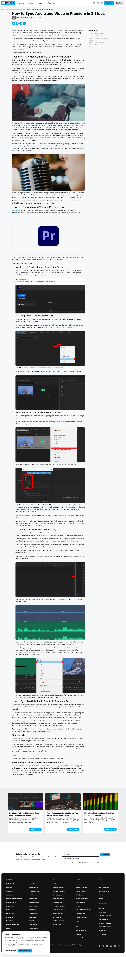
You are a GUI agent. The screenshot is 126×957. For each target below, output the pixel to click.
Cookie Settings (10, 951)
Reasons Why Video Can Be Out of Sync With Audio (98, 35)
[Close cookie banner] (47, 935)
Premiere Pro (16, 210)
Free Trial (109, 3)
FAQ (90, 47)
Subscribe (105, 855)
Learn (31, 3)
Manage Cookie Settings (74, 945)
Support (40, 3)
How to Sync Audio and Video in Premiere (40, 9)
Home (3, 9)
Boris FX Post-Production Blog (16, 9)
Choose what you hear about (71, 858)
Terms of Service (57, 945)
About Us (51, 3)
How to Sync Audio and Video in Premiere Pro (98, 39)
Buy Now (119, 3)
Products (20, 3)
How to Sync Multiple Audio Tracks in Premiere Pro (97, 44)
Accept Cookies (24, 951)
